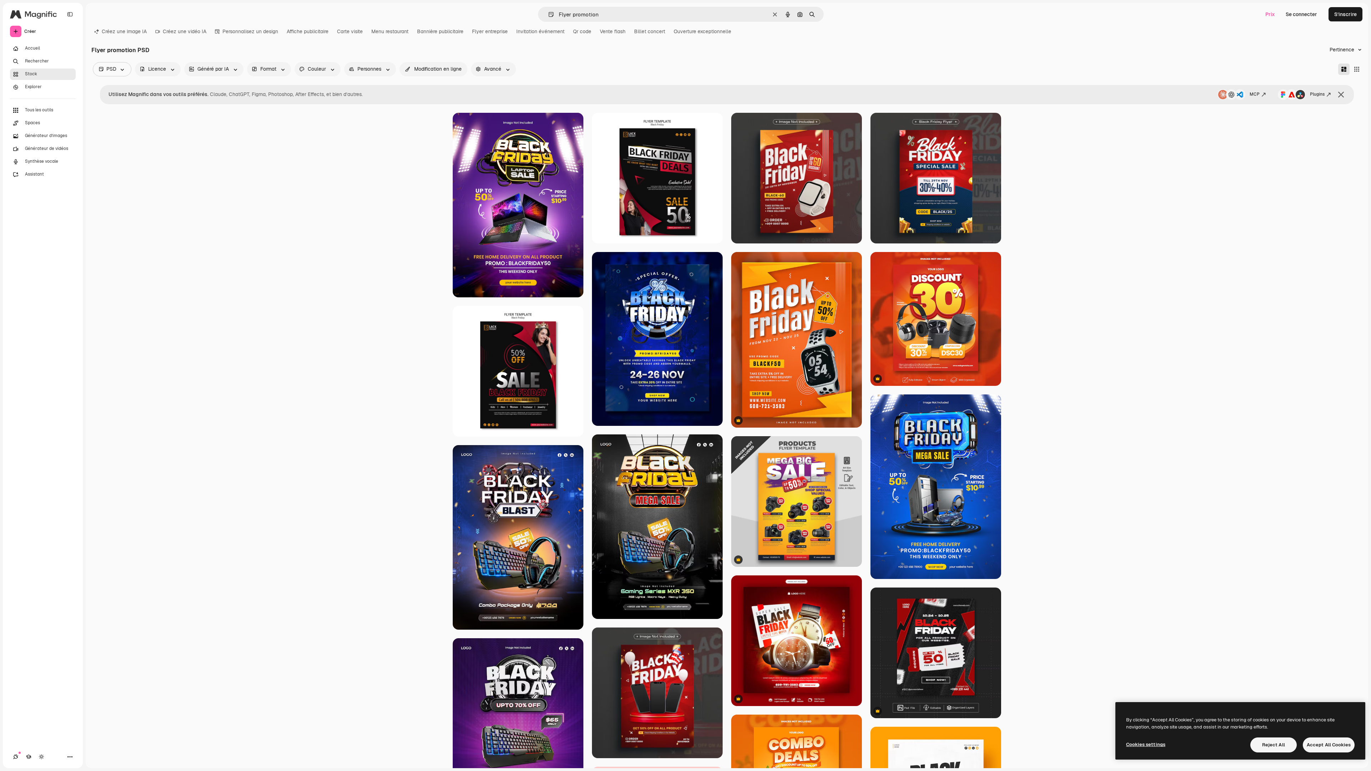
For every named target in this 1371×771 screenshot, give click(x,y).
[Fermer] (1341, 94)
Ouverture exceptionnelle (702, 31)
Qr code (582, 31)
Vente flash (613, 31)
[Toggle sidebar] (70, 14)
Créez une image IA (124, 31)
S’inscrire (1345, 14)
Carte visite (350, 31)
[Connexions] (15, 756)
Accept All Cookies (1329, 745)
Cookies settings (1145, 744)
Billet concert (649, 31)
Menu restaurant (389, 31)
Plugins (1317, 94)
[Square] (1356, 69)
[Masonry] (1344, 69)
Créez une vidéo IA (184, 31)
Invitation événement (540, 31)
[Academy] (28, 756)
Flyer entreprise (490, 31)
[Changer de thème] (41, 756)
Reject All (1273, 745)
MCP (1255, 94)
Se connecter (1301, 14)
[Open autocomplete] (548, 14)
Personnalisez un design (250, 31)
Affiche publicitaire (307, 31)
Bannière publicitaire (440, 31)
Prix (1270, 14)
